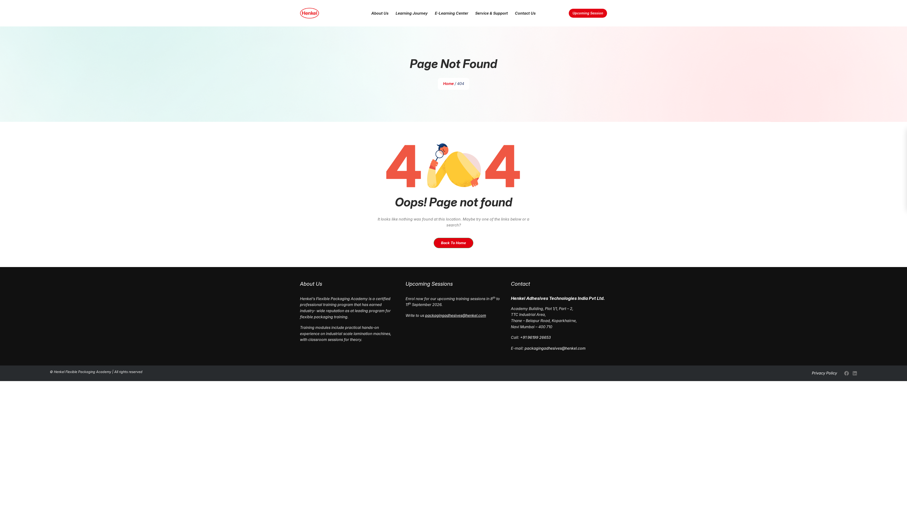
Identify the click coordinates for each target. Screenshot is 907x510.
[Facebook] (846, 373)
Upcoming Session (588, 13)
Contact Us (525, 13)
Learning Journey (412, 13)
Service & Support (491, 13)
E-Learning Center (451, 13)
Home (448, 83)
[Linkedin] (854, 373)
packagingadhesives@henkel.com (555, 348)
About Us (380, 13)
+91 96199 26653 (535, 337)
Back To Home (453, 243)
